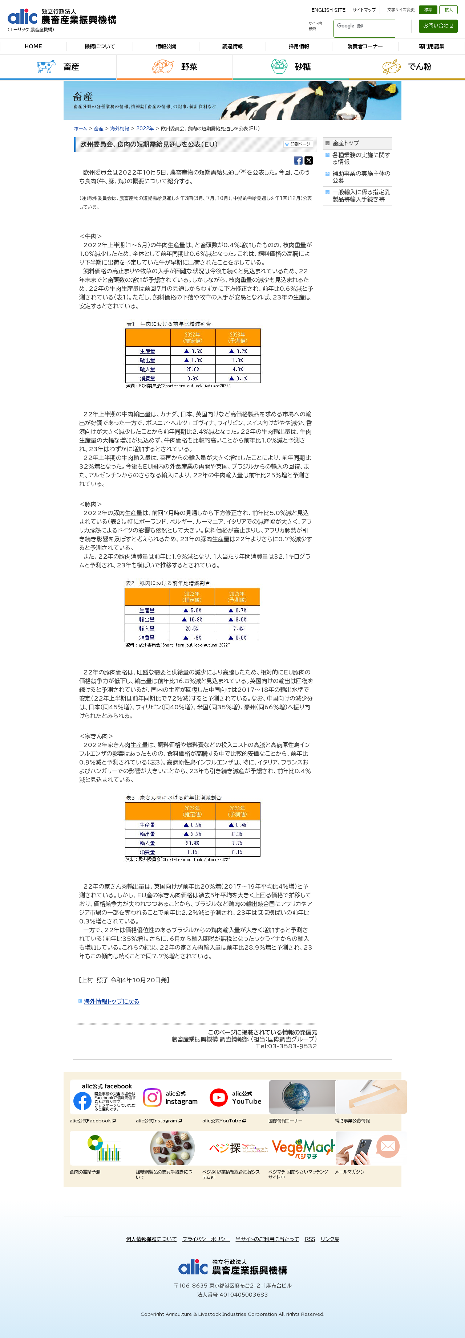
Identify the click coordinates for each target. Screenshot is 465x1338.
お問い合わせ (438, 25)
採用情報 (299, 46)
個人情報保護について (151, 1239)
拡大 (449, 10)
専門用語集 (431, 46)
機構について (100, 46)
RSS (310, 1239)
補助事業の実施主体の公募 (361, 177)
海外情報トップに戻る (112, 1001)
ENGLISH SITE (328, 10)
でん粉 (420, 67)
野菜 (189, 67)
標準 (428, 10)
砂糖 (303, 67)
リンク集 (330, 1239)
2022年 (145, 128)
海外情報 (119, 128)
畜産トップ (345, 143)
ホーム (80, 128)
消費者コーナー (365, 46)
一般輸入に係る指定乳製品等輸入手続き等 (361, 195)
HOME (33, 46)
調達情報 (232, 46)
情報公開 (166, 46)
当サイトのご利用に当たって (267, 1239)
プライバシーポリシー (206, 1239)
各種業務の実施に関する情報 (361, 158)
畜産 (71, 67)
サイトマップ (364, 10)
